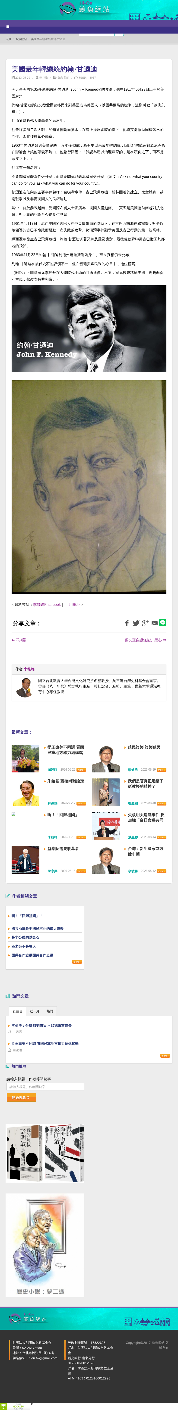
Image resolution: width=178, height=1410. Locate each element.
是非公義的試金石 (25, 937)
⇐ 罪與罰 (19, 640)
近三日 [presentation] (17, 1011)
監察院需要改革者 (63, 848)
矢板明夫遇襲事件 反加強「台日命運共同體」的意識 (146, 820)
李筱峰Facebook (47, 605)
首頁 (8, 39)
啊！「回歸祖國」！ (65, 815)
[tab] (17, 1011)
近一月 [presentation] (34, 1011)
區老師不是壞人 (24, 946)
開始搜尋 (19, 1098)
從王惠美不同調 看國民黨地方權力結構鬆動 (66, 752)
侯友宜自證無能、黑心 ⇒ (145, 640)
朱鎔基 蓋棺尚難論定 (66, 781)
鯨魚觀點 (21, 39)
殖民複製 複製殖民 (144, 747)
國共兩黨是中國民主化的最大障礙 (38, 928)
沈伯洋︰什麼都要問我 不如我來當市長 (42, 1025)
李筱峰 (43, 77)
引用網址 (72, 605)
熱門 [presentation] (50, 1011)
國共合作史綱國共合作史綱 (32, 955)
